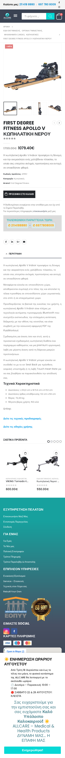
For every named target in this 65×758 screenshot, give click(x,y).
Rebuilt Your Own (12, 591)
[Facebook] (59, 2)
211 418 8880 (19, 4)
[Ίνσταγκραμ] (59, 7)
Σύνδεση (7, 526)
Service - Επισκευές (13, 581)
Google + (18, 241)
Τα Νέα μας (8, 546)
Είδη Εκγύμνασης (13, 479)
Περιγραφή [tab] (15, 253)
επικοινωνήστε (40, 211)
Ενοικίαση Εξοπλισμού (14, 576)
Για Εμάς (7, 541)
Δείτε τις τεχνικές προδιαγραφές (22, 418)
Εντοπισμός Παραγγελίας (15, 521)
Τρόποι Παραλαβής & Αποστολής (19, 561)
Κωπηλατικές (19, 178)
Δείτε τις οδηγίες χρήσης (17, 426)
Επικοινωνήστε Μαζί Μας (15, 516)
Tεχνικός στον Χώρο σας (15, 586)
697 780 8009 (47, 4)
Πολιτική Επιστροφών (13, 551)
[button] (7, 71)
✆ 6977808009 (43, 225)
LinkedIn (12, 241)
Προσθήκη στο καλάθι (21, 194)
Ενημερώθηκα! (32, 750)
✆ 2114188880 (17, 225)
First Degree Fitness (19, 183)
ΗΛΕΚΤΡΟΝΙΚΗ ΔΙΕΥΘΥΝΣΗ (24, 241)
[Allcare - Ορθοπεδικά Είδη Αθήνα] (8, 16)
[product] (17, 461)
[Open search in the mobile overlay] (38, 16)
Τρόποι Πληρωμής (12, 556)
